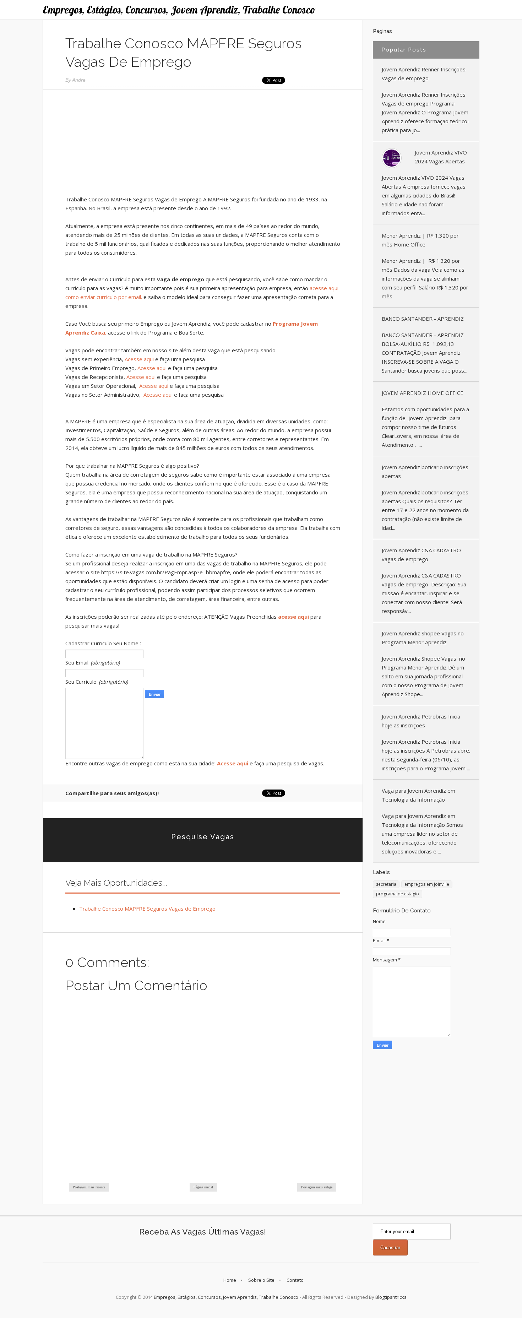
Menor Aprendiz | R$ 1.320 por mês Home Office (420, 240)
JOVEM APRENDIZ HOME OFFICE (422, 392)
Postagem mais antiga (316, 1187)
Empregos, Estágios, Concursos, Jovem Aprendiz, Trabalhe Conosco (179, 9)
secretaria (386, 884)
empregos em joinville (426, 884)
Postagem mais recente (89, 1187)
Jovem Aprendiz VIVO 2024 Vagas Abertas (441, 157)
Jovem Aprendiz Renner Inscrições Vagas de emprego (424, 74)
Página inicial (203, 1187)
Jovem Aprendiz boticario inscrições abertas (425, 471)
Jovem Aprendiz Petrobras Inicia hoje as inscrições (421, 721)
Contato (295, 1280)
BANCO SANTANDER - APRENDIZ (423, 318)
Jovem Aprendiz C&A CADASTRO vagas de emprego (421, 555)
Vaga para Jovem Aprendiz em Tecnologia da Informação (418, 795)
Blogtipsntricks (391, 1297)
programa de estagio (397, 894)
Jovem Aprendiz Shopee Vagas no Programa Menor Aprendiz (423, 638)
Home (229, 1280)
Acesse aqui (139, 359)
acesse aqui (293, 616)
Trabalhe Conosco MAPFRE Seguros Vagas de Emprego (147, 908)
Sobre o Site (261, 1280)
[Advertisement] (202, 145)
